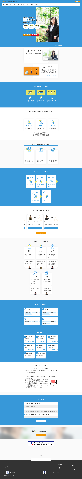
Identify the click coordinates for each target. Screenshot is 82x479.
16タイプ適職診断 (31, 4)
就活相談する (77, 1)
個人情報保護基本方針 (12, 472)
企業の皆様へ (59, 467)
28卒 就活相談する (35, 34)
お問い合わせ (59, 468)
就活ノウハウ (15, 4)
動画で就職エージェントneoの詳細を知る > (51, 75)
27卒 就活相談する (27, 34)
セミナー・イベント (23, 4)
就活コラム (19, 4)
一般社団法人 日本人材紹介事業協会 (51, 472)
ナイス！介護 (73, 469)
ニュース (27, 4)
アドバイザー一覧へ (40, 233)
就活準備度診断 (36, 4)
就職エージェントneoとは (5, 4)
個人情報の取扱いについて (60, 464)
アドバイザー (11, 4)
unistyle (73, 465)
